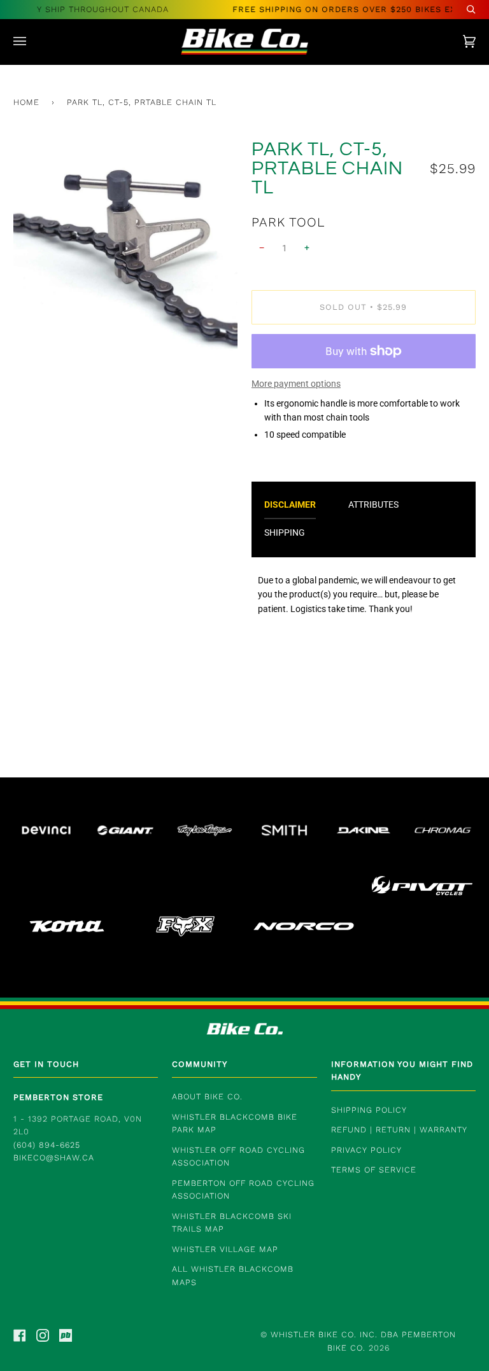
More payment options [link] (296, 384)
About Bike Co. (207, 1096)
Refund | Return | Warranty (399, 1129)
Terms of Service (373, 1169)
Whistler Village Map (225, 1249)
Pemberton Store (58, 1097)
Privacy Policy (366, 1150)
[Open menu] (32, 41)
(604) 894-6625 (46, 1145)
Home (26, 102)
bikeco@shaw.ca (53, 1157)
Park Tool (288, 222)
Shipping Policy (369, 1110)
